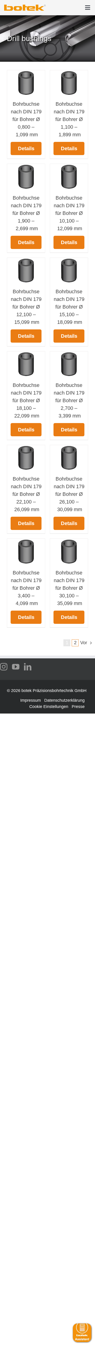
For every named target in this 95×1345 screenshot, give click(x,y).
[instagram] (3, 666)
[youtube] (15, 666)
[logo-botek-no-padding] (25, 6)
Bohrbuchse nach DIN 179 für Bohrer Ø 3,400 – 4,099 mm (26, 588)
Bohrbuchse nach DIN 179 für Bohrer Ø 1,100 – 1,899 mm (69, 119)
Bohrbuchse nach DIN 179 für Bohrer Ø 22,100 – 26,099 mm (26, 494)
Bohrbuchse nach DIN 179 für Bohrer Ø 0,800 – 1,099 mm (26, 119)
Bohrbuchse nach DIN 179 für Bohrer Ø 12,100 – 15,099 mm (26, 307)
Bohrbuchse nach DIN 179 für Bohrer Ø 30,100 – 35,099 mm (69, 588)
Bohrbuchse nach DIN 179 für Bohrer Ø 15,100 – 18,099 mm (69, 307)
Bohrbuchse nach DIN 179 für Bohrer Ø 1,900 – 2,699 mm (26, 213)
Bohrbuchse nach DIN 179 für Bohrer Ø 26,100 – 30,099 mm (69, 494)
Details (26, 148)
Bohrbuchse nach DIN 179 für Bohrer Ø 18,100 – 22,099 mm (26, 400)
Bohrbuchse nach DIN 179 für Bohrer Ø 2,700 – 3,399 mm (69, 400)
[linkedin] (27, 666)
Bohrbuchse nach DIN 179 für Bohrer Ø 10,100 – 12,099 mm (69, 213)
